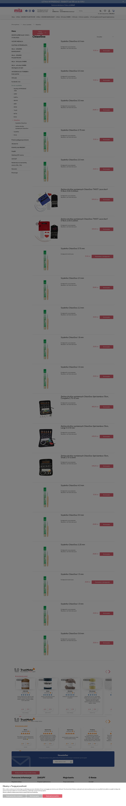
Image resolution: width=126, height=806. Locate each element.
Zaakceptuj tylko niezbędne (14, 796)
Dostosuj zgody (34, 796)
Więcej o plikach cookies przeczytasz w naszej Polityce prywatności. (20, 792)
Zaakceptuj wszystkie (52, 796)
